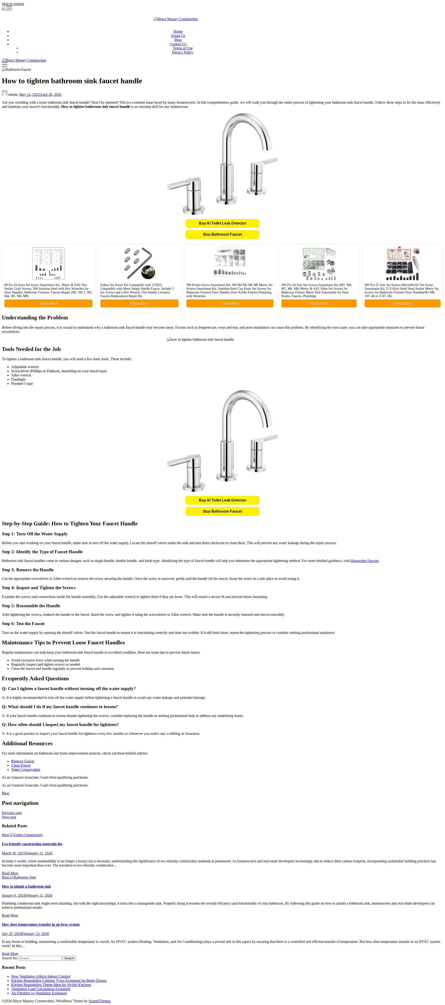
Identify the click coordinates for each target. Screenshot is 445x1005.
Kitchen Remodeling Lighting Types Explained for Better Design (59, 981)
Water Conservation (25, 769)
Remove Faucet (22, 761)
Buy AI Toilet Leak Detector (222, 223)
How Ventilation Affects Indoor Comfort (40, 976)
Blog (178, 40)
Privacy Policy (182, 52)
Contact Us (178, 44)
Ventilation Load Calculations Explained (40, 989)
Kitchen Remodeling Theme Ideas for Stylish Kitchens (51, 985)
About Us (178, 36)
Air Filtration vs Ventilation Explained (39, 993)
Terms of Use (183, 48)
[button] (222, 223)
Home (178, 31)
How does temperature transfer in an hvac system (40, 924)
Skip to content (13, 4)
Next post (9, 817)
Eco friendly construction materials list (32, 844)
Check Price (48, 303)
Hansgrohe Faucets (364, 561)
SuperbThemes (100, 1001)
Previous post (12, 813)
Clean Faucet (20, 765)
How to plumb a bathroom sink (26, 886)
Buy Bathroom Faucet (222, 234)
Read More (10, 873)
